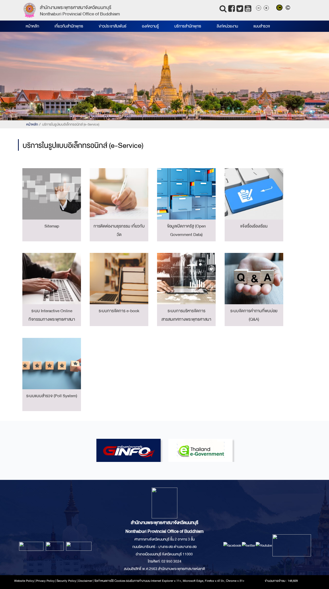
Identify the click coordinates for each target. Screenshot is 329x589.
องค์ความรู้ (150, 26)
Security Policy (66, 581)
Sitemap (51, 226)
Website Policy (24, 581)
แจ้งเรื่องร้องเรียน (254, 226)
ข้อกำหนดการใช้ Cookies (109, 581)
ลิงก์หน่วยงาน (227, 26)
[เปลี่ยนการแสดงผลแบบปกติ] (288, 8)
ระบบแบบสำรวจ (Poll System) (51, 396)
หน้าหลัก (32, 26)
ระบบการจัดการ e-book (119, 311)
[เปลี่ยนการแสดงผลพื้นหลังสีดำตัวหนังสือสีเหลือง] (280, 8)
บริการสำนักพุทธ (187, 26)
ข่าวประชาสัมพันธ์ (112, 26)
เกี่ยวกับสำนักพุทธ (68, 26)
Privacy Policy (45, 581)
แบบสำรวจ (261, 26)
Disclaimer (85, 581)
